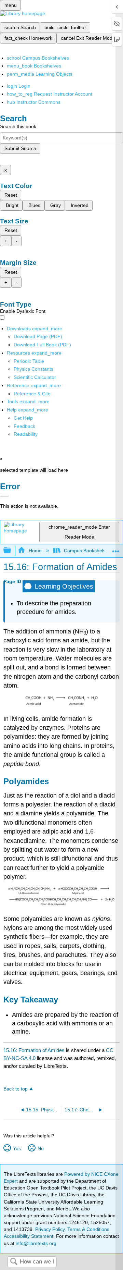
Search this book (18, 126)
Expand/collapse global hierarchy (11, 550)
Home (35, 550)
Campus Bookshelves (87, 550)
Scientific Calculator (35, 377)
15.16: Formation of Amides (34, 1050)
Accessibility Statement (28, 1236)
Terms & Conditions (88, 1229)
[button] (24, 426)
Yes (16, 1148)
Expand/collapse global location (116, 548)
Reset (10, 195)
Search (14, 1262)
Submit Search (20, 148)
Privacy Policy (50, 1229)
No (40, 1148)
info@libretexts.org (35, 1243)
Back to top (15, 1089)
